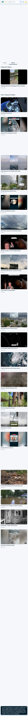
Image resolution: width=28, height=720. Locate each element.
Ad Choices (16, 713)
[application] (14, 76)
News (4, 63)
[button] (26, 707)
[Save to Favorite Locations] (6, 2)
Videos (13, 63)
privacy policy (19, 711)
